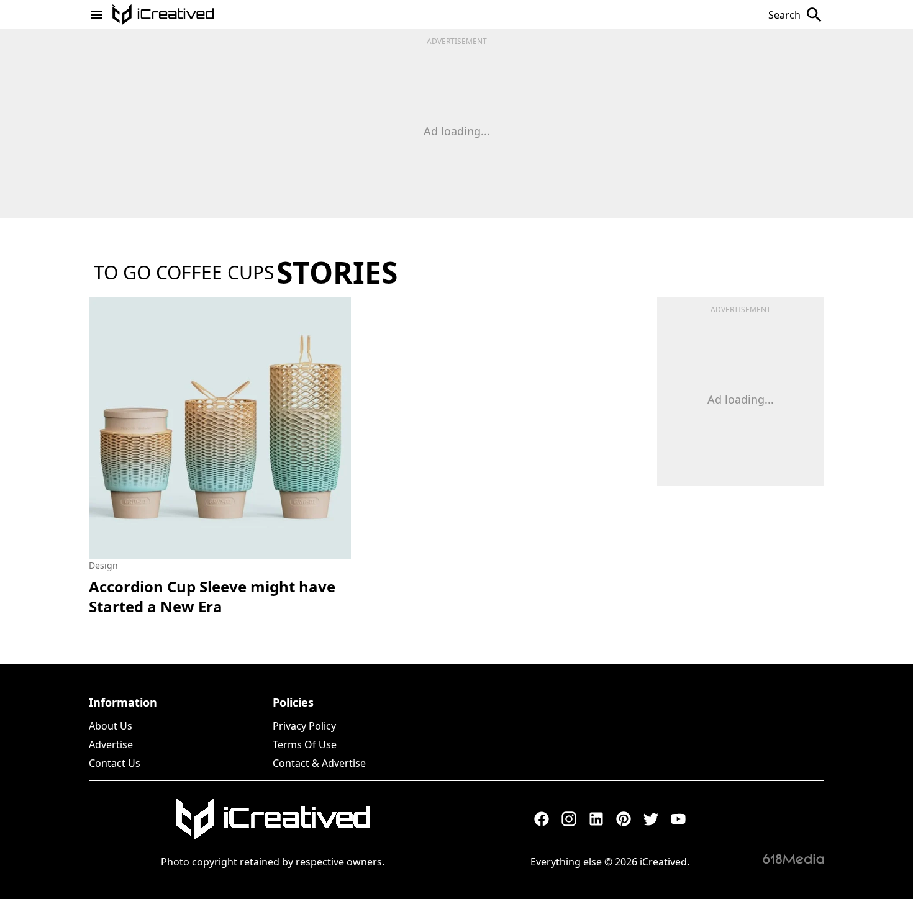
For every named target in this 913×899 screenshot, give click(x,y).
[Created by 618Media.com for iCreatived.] (793, 859)
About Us (110, 726)
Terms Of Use (305, 744)
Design (103, 565)
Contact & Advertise (319, 763)
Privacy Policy (304, 726)
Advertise (111, 744)
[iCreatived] (273, 819)
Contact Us (114, 763)
